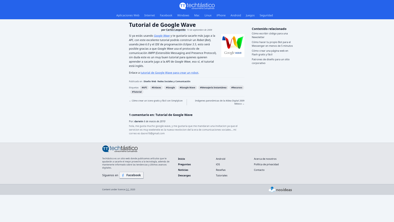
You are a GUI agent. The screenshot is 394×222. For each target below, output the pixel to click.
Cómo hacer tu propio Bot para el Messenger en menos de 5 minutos (272, 43)
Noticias (183, 170)
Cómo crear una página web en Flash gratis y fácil (270, 52)
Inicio (181, 158)
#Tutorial (137, 91)
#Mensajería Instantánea (213, 87)
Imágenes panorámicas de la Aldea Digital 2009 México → (219, 102)
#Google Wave (187, 87)
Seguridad (266, 15)
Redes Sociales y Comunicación (173, 81)
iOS (218, 164)
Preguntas (184, 164)
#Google (170, 87)
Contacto (259, 170)
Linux (208, 15)
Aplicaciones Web (127, 15)
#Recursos (236, 87)
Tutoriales (221, 175)
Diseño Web (150, 81)
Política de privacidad (266, 164)
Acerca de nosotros (265, 158)
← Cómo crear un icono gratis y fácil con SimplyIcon (156, 100)
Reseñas (221, 170)
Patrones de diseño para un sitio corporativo (271, 61)
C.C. (128, 189)
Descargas (184, 175)
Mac (197, 15)
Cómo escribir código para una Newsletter (270, 35)
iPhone (221, 15)
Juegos (250, 15)
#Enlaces (156, 87)
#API (144, 87)
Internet (149, 15)
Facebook (166, 15)
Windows (183, 15)
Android (236, 15)
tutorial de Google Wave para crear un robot (169, 72)
